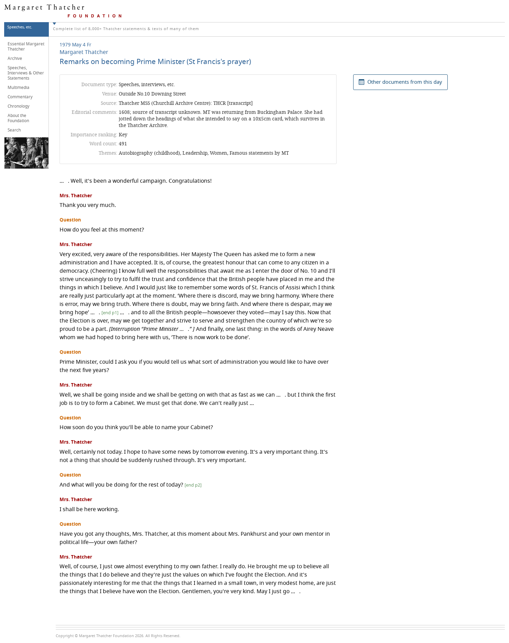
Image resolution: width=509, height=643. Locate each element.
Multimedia (18, 87)
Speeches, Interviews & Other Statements (26, 73)
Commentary (20, 97)
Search (14, 130)
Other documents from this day (404, 82)
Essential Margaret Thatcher (26, 46)
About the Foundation (18, 118)
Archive (15, 58)
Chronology (18, 106)
